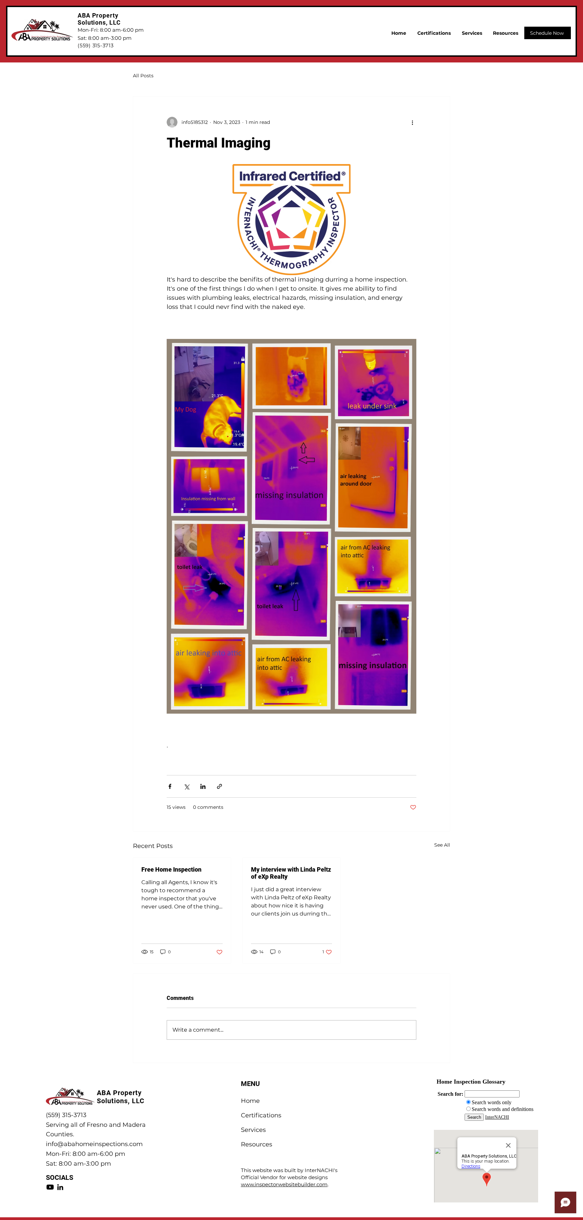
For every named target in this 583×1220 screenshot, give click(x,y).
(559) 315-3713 (66, 1115)
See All (442, 845)
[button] (506, 33)
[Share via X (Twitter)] (186, 786)
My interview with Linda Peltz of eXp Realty (291, 873)
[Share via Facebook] (170, 786)
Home (250, 1101)
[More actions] (412, 122)
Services (253, 1130)
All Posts (143, 76)
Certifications (261, 1115)
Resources (256, 1144)
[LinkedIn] (60, 1187)
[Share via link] (219, 786)
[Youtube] (50, 1187)
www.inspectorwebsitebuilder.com (284, 1184)
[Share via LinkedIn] (203, 786)
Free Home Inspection (171, 869)
